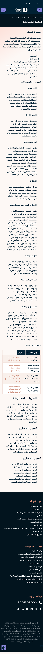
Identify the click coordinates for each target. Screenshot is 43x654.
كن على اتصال (35, 570)
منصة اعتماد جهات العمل (31, 560)
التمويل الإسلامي (25, 17)
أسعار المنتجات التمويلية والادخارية (33, 3)
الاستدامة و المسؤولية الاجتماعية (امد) (26, 576)
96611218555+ (29, 636)
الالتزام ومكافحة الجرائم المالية (29, 512)
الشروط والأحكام (34, 535)
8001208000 (27, 602)
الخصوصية (37, 531)
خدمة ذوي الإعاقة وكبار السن (29, 519)
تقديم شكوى (36, 573)
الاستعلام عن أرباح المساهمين (29, 554)
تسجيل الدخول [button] (3, 10)
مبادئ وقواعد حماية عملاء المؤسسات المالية (23, 528)
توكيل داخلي (14, 392)
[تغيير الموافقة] (4, 647)
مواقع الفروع (36, 522)
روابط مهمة (37, 551)
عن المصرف (37, 509)
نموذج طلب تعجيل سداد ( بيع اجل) (12, 378)
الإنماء (40, 17)
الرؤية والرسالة (36, 506)
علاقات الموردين (35, 563)
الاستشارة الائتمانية (34, 582)
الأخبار (39, 516)
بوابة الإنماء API (35, 566)
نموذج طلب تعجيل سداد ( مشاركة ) (14, 368)
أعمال (34, 17)
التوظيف (38, 525)
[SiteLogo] (21, 10)
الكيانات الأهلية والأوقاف (31, 557)
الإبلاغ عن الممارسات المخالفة (29, 579)
